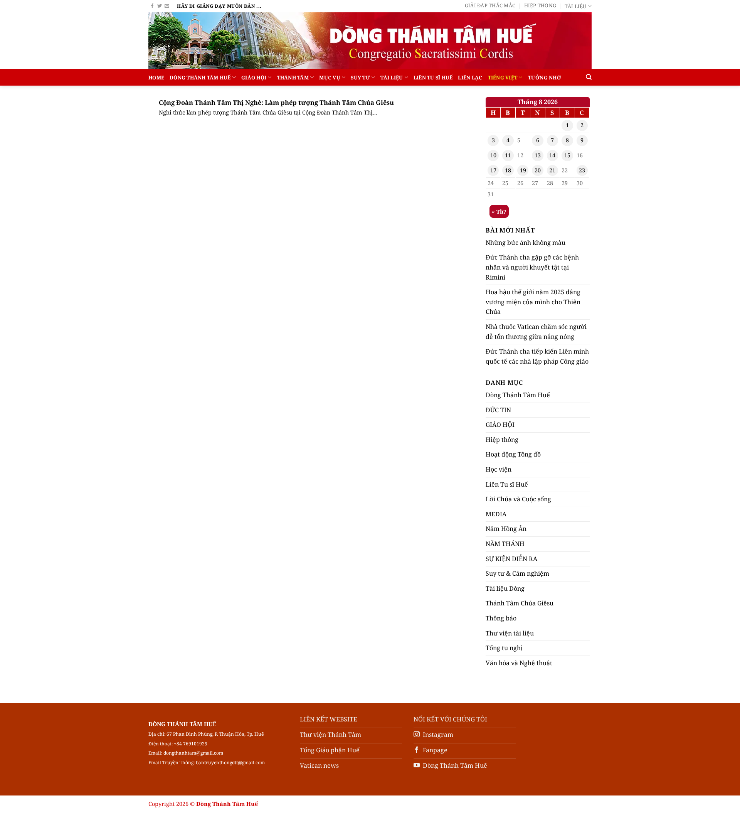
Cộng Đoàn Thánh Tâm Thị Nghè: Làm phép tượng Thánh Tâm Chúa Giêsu (276, 102)
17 (493, 170)
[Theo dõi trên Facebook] (152, 6)
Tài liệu (575, 6)
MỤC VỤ (329, 77)
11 (508, 155)
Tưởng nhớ (544, 77)
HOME (156, 77)
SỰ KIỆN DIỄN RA (511, 558)
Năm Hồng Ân (506, 528)
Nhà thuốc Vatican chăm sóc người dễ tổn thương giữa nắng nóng (536, 331)
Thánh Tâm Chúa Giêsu (519, 603)
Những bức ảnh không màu (525, 242)
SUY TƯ (360, 77)
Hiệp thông (540, 5)
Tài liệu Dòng (505, 588)
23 (582, 170)
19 (523, 170)
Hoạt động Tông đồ (513, 454)
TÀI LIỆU (391, 77)
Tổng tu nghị (504, 648)
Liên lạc (470, 77)
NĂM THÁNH (505, 543)
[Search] (589, 77)
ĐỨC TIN (498, 410)
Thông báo (501, 618)
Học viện (498, 469)
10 (493, 155)
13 (538, 155)
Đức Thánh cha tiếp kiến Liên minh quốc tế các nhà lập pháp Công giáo (537, 356)
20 (538, 170)
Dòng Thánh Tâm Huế (200, 77)
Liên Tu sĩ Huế (433, 77)
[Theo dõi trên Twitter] (159, 6)
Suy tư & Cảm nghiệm (517, 573)
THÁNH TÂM (293, 77)
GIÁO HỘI (253, 77)
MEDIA (496, 514)
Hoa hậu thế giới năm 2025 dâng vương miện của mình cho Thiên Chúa (533, 302)
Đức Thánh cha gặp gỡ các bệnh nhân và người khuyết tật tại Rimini (532, 267)
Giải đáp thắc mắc (490, 5)
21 (552, 170)
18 (508, 170)
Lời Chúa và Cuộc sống (518, 499)
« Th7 (499, 211)
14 (552, 155)
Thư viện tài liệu (510, 633)
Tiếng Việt (503, 77)
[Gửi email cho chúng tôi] (167, 6)
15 (567, 155)
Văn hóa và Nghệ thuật (519, 663)
